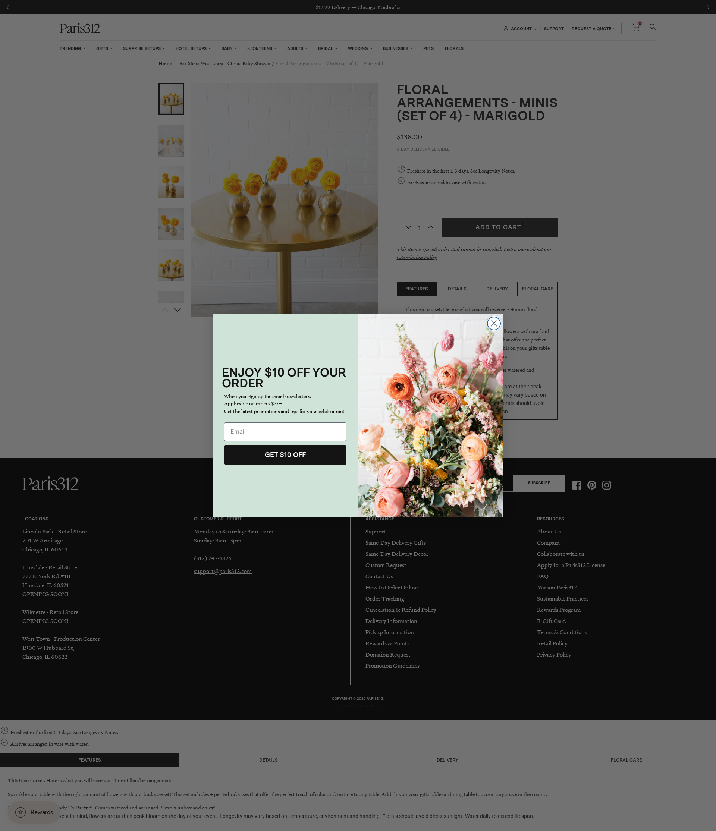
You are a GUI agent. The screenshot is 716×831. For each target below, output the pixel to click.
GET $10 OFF (285, 455)
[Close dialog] (493, 323)
